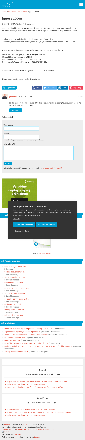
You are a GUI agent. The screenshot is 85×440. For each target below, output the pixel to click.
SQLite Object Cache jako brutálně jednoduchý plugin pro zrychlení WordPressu (39, 412)
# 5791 (80, 97)
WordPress (42, 398)
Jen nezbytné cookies (46, 225)
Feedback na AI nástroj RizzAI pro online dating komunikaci (28, 329)
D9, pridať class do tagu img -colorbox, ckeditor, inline (26, 343)
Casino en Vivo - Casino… (14, 304)
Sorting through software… (14, 272)
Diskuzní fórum (14, 12)
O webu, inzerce (8, 429)
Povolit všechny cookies (24, 224)
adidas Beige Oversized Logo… (16, 299)
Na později (77, 88)
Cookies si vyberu (22, 231)
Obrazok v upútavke (12, 340)
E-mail (6, 133)
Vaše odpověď (9, 144)
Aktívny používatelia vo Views (16, 352)
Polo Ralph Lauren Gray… (14, 315)
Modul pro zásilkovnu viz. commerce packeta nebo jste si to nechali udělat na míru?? (38, 346)
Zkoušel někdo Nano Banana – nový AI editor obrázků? (26, 334)
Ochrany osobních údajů (52, 168)
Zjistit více (16, 218)
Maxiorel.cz (27, 424)
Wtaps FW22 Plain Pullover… (15, 277)
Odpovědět (10, 88)
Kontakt (31, 429)
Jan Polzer (13, 97)
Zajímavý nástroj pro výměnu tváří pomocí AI (22, 332)
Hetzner (17, 434)
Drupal (24, 12)
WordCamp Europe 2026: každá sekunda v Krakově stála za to (31, 409)
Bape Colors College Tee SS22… (16, 288)
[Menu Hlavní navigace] (81, 4)
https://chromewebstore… (14, 310)
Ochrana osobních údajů (45, 429)
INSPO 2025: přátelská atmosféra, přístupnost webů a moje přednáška (35, 387)
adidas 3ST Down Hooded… (15, 294)
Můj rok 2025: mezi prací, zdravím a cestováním (26, 384)
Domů (4, 12)
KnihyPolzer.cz (44, 254)
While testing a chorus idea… (16, 266)
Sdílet (38, 88)
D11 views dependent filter (15, 337)
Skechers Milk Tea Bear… (14, 283)
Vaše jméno (8, 125)
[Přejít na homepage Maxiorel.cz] (8, 4)
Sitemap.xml (21, 429)
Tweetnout (51, 88)
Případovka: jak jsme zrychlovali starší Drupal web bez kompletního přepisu (37, 381)
